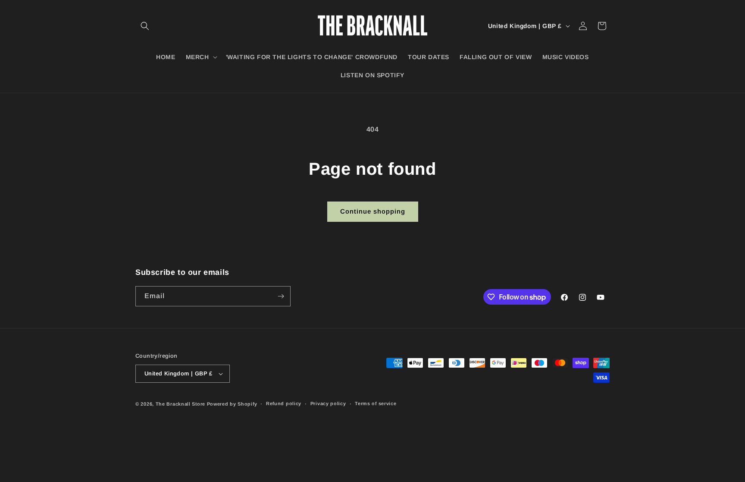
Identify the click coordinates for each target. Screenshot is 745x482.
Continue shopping (372, 211)
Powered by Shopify (232, 403)
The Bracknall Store (180, 403)
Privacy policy (328, 403)
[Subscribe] (280, 296)
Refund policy (283, 403)
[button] (144, 25)
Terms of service (375, 403)
